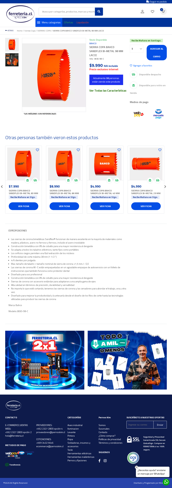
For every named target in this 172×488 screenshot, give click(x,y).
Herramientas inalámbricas (81, 457)
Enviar (160, 424)
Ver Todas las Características (107, 90)
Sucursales (104, 428)
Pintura (71, 435)
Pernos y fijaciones (77, 460)
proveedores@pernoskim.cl (50, 432)
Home (20, 30)
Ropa (70, 439)
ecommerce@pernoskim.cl (49, 446)
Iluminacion (73, 428)
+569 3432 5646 (44, 442)
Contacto (103, 432)
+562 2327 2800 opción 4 (49, 428)
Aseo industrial (75, 425)
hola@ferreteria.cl (14, 435)
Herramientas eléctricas (79, 453)
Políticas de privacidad (110, 439)
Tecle (70, 450)
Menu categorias (51, 22)
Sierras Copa (29, 30)
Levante (72, 432)
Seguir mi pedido (158, 1)
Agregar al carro (156, 52)
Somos (102, 425)
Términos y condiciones (110, 442)
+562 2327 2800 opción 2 (18, 432)
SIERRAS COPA (44, 30)
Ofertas (68, 22)
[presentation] (2, 185)
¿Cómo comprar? (107, 435)
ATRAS (10, 30)
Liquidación (82, 22)
